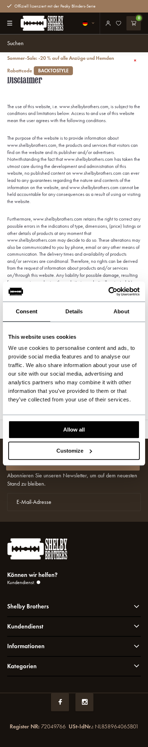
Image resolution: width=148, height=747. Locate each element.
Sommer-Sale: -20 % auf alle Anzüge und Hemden (60, 64)
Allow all (74, 429)
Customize (69, 451)
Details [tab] (74, 311)
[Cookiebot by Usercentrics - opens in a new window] (108, 291)
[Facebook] (60, 702)
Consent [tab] (26, 311)
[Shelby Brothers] (42, 23)
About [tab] (121, 311)
